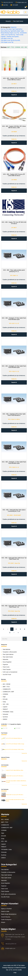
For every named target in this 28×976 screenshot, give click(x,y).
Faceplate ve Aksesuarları (10, 652)
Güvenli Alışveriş (5, 917)
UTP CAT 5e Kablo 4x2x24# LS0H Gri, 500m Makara (15, 800)
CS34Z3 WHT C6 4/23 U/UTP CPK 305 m (14, 775)
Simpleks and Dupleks (13, 36)
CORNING (17, 47)
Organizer (5, 664)
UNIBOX (5, 719)
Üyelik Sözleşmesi (6, 919)
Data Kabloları (6, 649)
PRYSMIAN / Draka (8, 712)
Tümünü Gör (24, 753)
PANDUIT (5, 709)
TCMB (8, 724)
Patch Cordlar (19, 34)
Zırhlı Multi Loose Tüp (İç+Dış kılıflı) (10, 40)
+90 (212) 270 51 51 (10, 944)
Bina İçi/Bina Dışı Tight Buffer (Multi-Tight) (12, 31)
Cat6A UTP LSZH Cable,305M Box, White (14, 770)
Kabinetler (5, 659)
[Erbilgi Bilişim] (14, 973)
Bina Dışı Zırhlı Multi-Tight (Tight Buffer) (11, 29)
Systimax (5, 717)
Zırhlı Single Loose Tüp (7, 42)
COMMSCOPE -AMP (8, 691)
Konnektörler (23, 33)
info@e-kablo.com (22, 2)
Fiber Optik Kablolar (8, 654)
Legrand (5, 707)
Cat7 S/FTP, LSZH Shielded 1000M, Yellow (15, 749)
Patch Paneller (7, 669)
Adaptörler (13, 27)
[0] (25, 7)
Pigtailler (3, 36)
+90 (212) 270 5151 (8, 2)
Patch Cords (6, 667)
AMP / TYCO (10, 47)
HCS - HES (24, 47)
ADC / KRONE (6, 684)
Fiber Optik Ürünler (18, 21)
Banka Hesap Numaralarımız (8, 914)
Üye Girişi (5, 5)
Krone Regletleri (7, 662)
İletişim (3, 922)
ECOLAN (5, 699)
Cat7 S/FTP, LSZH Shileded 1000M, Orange (15, 743)
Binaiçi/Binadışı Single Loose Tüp (10, 33)
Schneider (5, 714)
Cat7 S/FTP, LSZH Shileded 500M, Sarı (14, 738)
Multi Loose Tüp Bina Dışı (8, 34)
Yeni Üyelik (15, 5)
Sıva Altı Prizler (7, 674)
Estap (4, 701)
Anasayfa (8, 21)
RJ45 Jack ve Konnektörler (10, 672)
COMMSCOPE (6, 689)
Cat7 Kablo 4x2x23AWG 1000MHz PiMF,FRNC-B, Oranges (16, 781)
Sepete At (14, 94)
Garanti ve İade (5, 911)
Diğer (4, 696)
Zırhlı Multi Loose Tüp (7, 38)
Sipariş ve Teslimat (6, 908)
